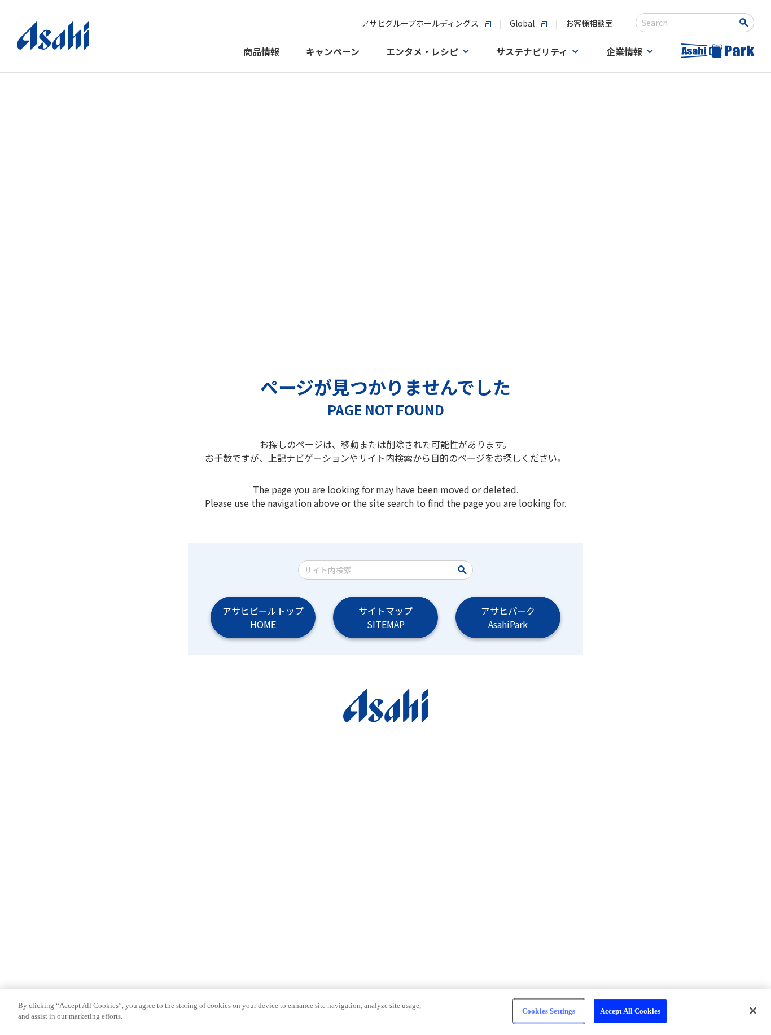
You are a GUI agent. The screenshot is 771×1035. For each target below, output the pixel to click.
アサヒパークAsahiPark (508, 617)
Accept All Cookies (630, 1011)
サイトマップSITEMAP (385, 617)
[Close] (753, 1010)
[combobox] (687, 22)
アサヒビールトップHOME (263, 617)
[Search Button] (746, 22)
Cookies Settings (548, 1011)
